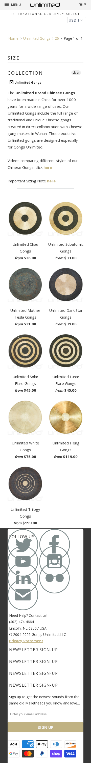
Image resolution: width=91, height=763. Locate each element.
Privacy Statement (26, 640)
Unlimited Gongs (27, 82)
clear (76, 72)
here (47, 167)
